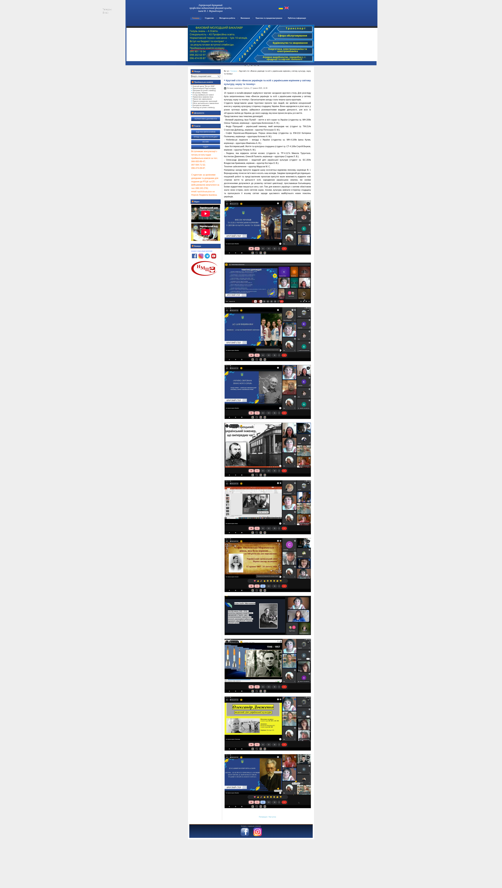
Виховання (245, 18)
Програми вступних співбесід (204, 90)
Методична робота (227, 18)
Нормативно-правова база (203, 97)
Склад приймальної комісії (203, 95)
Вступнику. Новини (200, 93)
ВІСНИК (205, 142)
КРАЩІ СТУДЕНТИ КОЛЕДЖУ (206, 137)
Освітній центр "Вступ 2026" (204, 86)
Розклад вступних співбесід (204, 107)
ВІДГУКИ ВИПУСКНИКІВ (205, 132)
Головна (195, 18)
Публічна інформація (297, 18)
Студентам (209, 18)
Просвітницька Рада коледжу (204, 88)
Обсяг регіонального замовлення (206, 103)
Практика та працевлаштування (269, 18)
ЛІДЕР (205, 147)
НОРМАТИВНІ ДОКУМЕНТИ (206, 119)
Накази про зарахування (202, 99)
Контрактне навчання (201, 105)
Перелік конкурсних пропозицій (205, 101)
